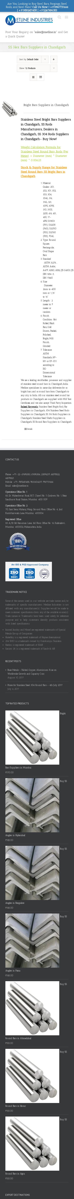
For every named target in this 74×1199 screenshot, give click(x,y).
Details (29, 429)
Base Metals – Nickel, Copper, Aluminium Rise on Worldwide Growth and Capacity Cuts (32, 672)
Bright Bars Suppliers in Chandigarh (46, 105)
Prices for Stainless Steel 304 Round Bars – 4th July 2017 (35, 685)
